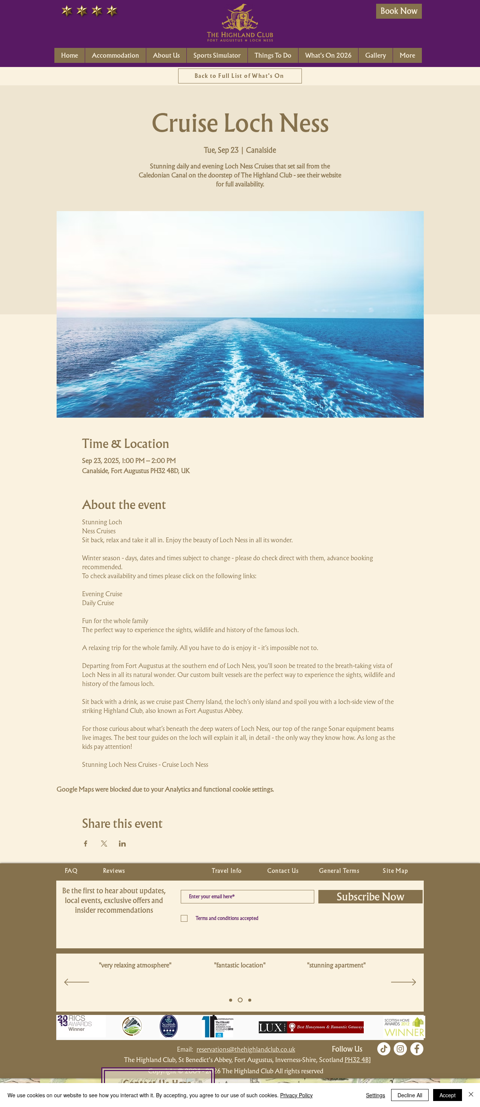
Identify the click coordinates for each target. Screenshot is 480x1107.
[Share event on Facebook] (85, 844)
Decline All (410, 1095)
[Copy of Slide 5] (240, 1000)
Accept (448, 1095)
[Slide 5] (230, 999)
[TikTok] (383, 1048)
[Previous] (76, 983)
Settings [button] (375, 1095)
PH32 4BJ (358, 1059)
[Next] (403, 983)
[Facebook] (416, 1048)
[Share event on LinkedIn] (122, 844)
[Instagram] (400, 1048)
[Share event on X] (104, 844)
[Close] (471, 1095)
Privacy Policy (296, 1095)
